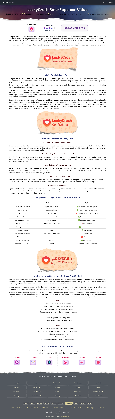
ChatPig (57, 396)
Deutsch (39, 403)
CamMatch (16, 391)
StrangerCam (57, 383)
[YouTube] (63, 412)
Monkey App (37, 387)
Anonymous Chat (37, 396)
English (26, 403)
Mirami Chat (98, 396)
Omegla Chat (65, 416)
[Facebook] (47, 412)
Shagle (57, 387)
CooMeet (37, 383)
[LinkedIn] (59, 412)
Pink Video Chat (98, 391)
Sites (111, 2)
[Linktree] (68, 412)
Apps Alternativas (16, 408)
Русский (82, 403)
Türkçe (32, 403)
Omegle (16, 383)
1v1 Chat (98, 383)
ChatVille (98, 387)
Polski (76, 403)
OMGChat (78, 396)
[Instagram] (51, 412)
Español (47, 403)
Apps (104, 2)
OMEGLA (8, 2)
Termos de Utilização (58, 408)
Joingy (78, 387)
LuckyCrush (77, 391)
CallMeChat (37, 391)
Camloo (16, 387)
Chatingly (17, 396)
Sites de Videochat (32, 408)
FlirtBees (57, 391)
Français (61, 403)
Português (69, 403)
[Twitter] (55, 412)
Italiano (53, 403)
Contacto (101, 408)
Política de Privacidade (76, 408)
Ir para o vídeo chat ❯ (74, 28)
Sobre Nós (45, 408)
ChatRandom (78, 383)
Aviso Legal (90, 408)
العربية (89, 403)
